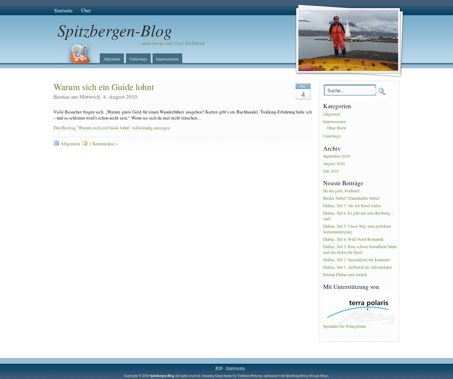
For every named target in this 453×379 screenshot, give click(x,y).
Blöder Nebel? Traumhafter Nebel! (351, 198)
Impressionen (167, 59)
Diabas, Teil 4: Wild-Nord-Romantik (353, 239)
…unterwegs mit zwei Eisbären (171, 42)
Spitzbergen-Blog (114, 30)
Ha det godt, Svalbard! (341, 191)
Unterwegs (138, 59)
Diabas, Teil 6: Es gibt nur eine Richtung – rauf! (358, 215)
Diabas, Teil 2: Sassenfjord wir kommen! (357, 259)
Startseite (63, 10)
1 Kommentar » (103, 144)
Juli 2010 (331, 171)
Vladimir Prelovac (249, 375)
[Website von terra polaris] (358, 322)
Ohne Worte (336, 127)
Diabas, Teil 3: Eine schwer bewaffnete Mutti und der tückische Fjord (360, 249)
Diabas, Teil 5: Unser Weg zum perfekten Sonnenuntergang (357, 228)
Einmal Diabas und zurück (345, 274)
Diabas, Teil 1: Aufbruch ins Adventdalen (357, 267)
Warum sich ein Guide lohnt (103, 87)
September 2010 (336, 156)
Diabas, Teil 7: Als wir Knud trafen (352, 205)
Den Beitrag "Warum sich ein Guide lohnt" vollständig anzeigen (111, 128)
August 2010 (334, 163)
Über (86, 10)
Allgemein (111, 59)
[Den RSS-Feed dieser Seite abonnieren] (77, 53)
